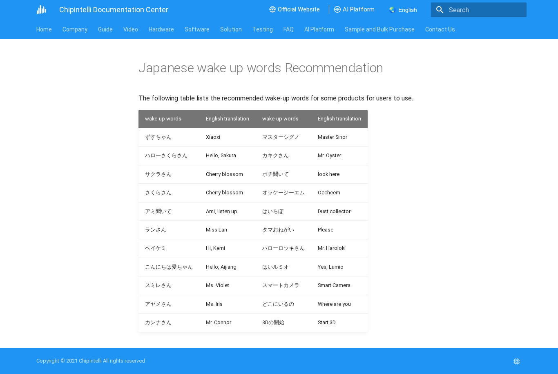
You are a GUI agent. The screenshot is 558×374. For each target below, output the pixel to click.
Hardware (161, 29)
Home (44, 29)
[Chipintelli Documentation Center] (41, 10)
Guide (105, 29)
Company (74, 29)
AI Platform (319, 29)
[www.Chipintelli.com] (516, 360)
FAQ (288, 29)
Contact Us (440, 29)
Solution (231, 29)
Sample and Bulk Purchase (380, 29)
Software (197, 29)
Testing (262, 29)
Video (130, 29)
